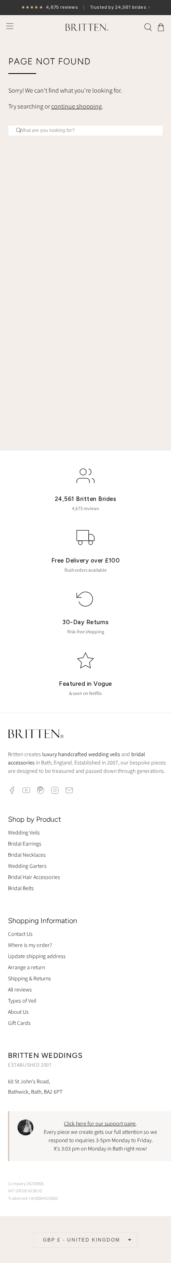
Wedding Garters (27, 865)
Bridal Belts (21, 888)
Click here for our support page (100, 1123)
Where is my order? (30, 945)
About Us (18, 1011)
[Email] (69, 790)
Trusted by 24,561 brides (85, 7)
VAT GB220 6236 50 (25, 1190)
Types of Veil (22, 1000)
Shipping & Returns (29, 978)
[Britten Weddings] (85, 27)
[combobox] (85, 131)
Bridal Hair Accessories (34, 877)
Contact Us (20, 933)
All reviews (20, 989)
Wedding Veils (24, 832)
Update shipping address (37, 956)
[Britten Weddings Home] (36, 735)
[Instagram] (55, 790)
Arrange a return (26, 967)
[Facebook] (12, 790)
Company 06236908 (26, 1183)
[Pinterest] (41, 790)
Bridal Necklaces (27, 854)
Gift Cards (19, 1022)
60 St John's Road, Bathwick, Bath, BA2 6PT (35, 1086)
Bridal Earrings (24, 843)
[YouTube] (26, 790)
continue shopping (76, 106)
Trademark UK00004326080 (33, 1198)
